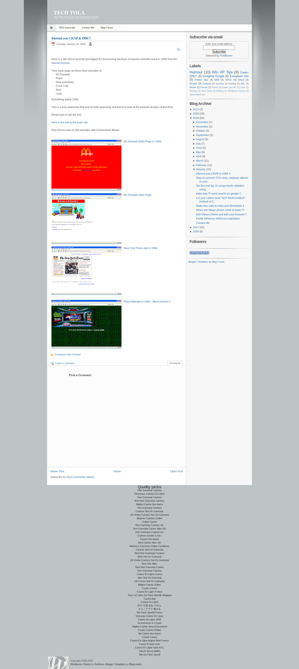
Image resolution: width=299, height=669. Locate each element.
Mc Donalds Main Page (137, 194)
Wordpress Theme (80, 664)
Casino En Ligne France (149, 574)
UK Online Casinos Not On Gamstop (149, 514)
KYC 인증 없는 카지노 (149, 605)
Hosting (232, 83)
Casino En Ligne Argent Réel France (149, 640)
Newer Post (57, 471)
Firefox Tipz (201, 79)
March (199, 160)
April (198, 156)
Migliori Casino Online (149, 584)
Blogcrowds (135, 664)
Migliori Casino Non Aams (149, 504)
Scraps (193, 83)
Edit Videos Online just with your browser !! (221, 214)
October (200, 130)
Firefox (215, 87)
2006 (196, 231)
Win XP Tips (222, 72)
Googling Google (213, 76)
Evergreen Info (63, 354)
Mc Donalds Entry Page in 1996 (142, 141)
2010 (196, 109)
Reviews (193, 91)
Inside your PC (229, 87)
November (202, 126)
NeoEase (99, 664)
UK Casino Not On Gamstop (149, 581)
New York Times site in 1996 (140, 248)
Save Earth (207, 91)
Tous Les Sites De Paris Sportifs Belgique (150, 595)
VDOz (228, 79)
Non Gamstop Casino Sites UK (149, 528)
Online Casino (149, 521)
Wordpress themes (236, 91)
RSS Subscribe (67, 27)
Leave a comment (64, 363)
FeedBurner (226, 55)
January (201, 169)
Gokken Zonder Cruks (149, 535)
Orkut (241, 79)
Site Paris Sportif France (149, 612)
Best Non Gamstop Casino (149, 567)
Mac (243, 83)
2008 (196, 118)
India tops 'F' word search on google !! (218, 193)
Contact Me (88, 27)
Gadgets (206, 83)
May (198, 152)
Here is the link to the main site (69, 122)
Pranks (204, 87)
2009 (196, 113)
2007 (196, 227)
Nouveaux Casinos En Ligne (149, 493)
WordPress (58, 663)
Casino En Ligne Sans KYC (149, 647)
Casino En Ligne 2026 (149, 619)
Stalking (219, 91)
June (199, 147)
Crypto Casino (149, 588)
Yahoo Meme (195, 95)
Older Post (176, 471)
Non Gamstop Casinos (149, 490)
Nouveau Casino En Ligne (149, 616)
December (202, 122)
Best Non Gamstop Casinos (149, 500)
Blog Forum (107, 27)
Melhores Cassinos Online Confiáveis (149, 546)
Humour (76, 354)
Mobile (193, 87)
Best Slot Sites (149, 563)
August (200, 139)
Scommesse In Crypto (150, 623)
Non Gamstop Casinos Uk (149, 525)
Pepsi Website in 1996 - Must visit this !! (147, 301)
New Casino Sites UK (149, 542)
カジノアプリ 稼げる (149, 609)
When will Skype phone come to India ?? (220, 210)
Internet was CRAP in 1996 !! (71, 38)
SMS (216, 79)
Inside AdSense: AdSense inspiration (218, 218)
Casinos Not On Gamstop (149, 511)
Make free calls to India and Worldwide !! (220, 205)
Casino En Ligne (149, 602)
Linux (243, 87)
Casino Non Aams (149, 539)
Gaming (220, 83)
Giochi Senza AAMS (149, 651)
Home (52, 27)
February (201, 165)
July (198, 143)
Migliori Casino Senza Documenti (149, 626)
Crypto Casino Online (149, 630)
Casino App (150, 598)
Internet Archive (60, 63)
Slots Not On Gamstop (149, 556)
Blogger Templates (198, 261)
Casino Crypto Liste (149, 644)
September (202, 135)
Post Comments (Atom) (80, 477)
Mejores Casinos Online (149, 518)
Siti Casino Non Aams (149, 633)
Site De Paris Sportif (149, 654)
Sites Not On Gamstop (149, 577)
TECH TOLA (69, 13)
